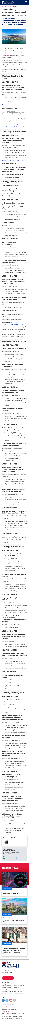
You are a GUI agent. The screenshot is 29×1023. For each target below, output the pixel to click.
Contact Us (8, 978)
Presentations (6, 6)
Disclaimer (5, 1011)
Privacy (4, 1007)
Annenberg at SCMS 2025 (11, 893)
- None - (12, 842)
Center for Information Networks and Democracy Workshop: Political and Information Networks (14, 951)
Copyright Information (8, 1009)
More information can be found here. (12, 105)
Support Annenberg (7, 1004)
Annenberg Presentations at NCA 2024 (14, 921)
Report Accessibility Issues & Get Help (12, 1013)
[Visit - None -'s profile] (6, 842)
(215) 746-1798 (9, 856)
